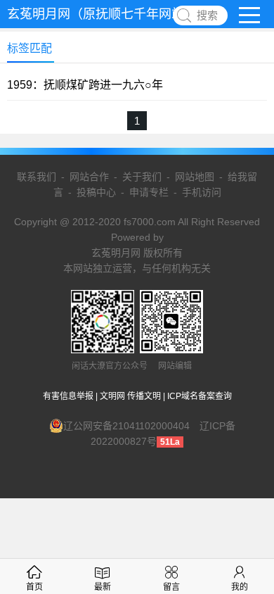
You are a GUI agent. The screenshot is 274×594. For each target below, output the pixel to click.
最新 (102, 587)
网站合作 (89, 176)
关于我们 (142, 176)
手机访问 (201, 192)
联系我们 (36, 176)
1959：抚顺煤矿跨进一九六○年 (85, 85)
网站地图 (194, 176)
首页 (34, 587)
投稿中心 (96, 192)
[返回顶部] (245, 520)
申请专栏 (149, 192)
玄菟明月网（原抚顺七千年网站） (102, 14)
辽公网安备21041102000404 (126, 425)
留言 (171, 587)
